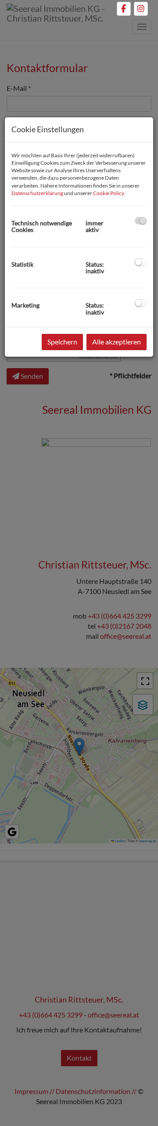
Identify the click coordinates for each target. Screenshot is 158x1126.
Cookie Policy (108, 193)
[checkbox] (141, 220)
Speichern (62, 341)
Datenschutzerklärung (37, 193)
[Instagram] (141, 9)
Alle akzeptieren (116, 341)
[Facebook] (124, 9)
